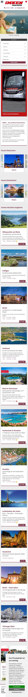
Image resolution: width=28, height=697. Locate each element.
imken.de (11, 35)
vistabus (3, 688)
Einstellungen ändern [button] (17, 692)
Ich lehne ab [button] (17, 689)
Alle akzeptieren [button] (17, 686)
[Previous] (2, 164)
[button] (14, 62)
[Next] (25, 164)
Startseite (16, 35)
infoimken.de (21, 8)
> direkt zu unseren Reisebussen (10, 114)
